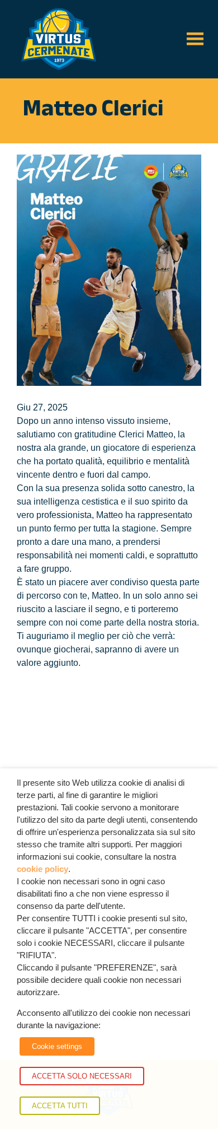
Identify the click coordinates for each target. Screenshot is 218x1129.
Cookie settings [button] (57, 1046)
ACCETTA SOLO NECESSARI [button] (82, 1076)
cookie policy (42, 869)
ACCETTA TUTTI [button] (60, 1106)
